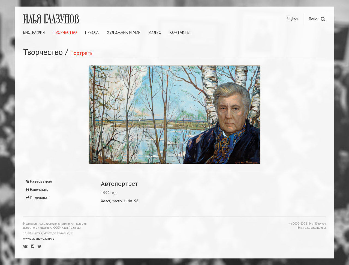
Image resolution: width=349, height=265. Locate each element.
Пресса (92, 32)
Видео (155, 32)
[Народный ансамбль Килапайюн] (250, 114)
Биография (34, 32)
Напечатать (38, 189)
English (292, 18)
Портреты (82, 52)
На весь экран (40, 181)
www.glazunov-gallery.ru (39, 238)
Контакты (180, 32)
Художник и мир (123, 32)
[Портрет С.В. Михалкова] (98, 114)
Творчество (65, 32)
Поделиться (39, 197)
